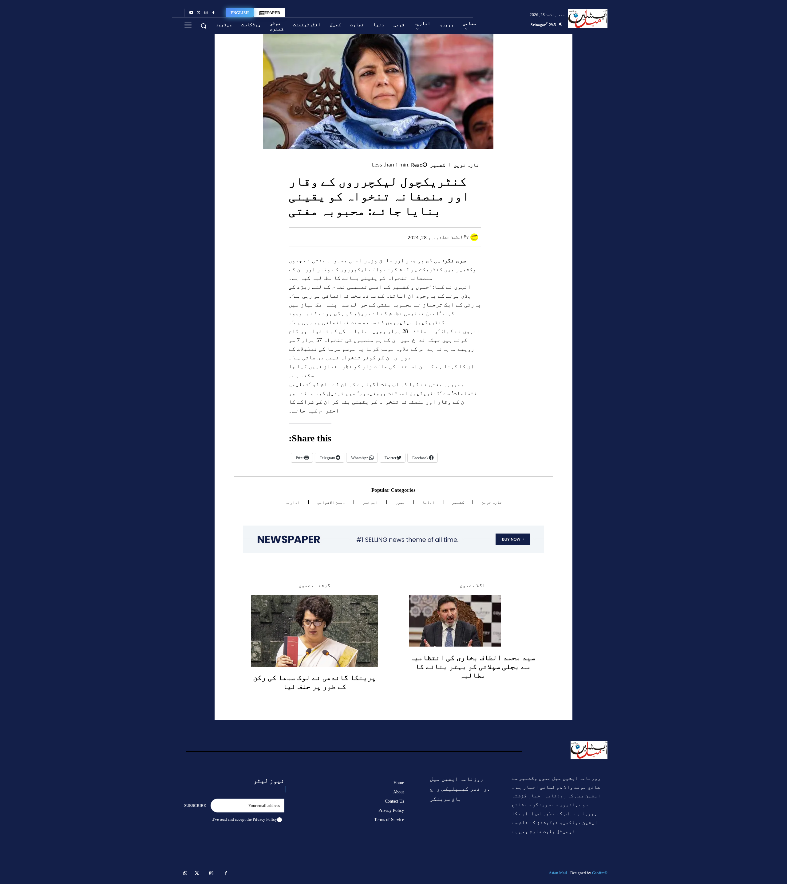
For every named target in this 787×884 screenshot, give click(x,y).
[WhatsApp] (364, 237)
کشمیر (437, 165)
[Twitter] (198, 13)
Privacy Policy (265, 819)
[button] (203, 25)
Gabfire (598, 872)
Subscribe (195, 805)
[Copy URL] (321, 237)
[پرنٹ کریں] (349, 237)
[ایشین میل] (475, 237)
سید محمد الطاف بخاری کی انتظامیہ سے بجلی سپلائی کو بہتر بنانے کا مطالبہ (472, 666)
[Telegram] (335, 237)
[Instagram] (206, 13)
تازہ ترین (466, 165)
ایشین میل (452, 237)
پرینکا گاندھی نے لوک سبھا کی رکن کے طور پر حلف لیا (314, 682)
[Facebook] (213, 13)
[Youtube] (191, 13)
